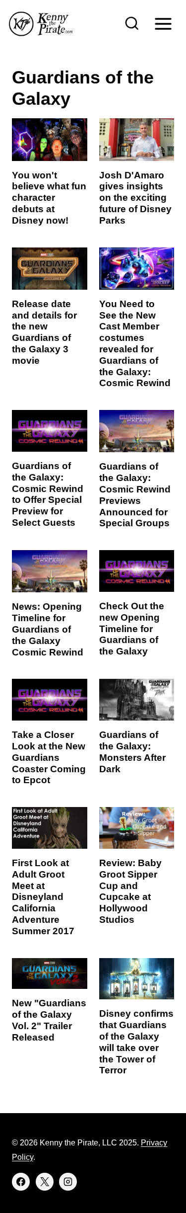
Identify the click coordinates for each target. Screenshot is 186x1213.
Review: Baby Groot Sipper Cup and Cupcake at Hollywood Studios (130, 891)
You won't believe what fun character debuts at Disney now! (49, 198)
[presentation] (49, 139)
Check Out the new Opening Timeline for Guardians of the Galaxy (131, 628)
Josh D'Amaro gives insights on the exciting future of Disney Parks (135, 198)
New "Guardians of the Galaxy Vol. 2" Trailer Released (49, 1020)
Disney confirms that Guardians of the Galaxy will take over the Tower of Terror (136, 1041)
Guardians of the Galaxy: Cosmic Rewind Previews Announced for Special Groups (135, 494)
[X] (45, 1182)
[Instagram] (68, 1182)
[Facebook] (21, 1182)
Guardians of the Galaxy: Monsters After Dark (132, 751)
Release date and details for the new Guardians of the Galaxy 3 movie (44, 332)
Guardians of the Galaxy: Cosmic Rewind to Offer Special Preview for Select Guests (47, 494)
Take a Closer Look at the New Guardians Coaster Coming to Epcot (49, 757)
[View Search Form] (132, 23)
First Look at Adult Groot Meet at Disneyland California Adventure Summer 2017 (43, 897)
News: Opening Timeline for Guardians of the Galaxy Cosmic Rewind (47, 629)
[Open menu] (163, 23)
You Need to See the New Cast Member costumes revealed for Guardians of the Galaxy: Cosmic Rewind (135, 344)
